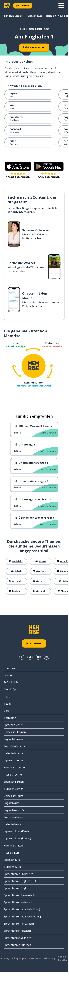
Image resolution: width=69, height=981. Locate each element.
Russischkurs (12, 852)
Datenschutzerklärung (42, 958)
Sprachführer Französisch (19, 895)
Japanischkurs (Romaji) (17, 838)
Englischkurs (11, 803)
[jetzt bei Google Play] (49, 166)
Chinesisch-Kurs (13, 796)
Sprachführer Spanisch (17, 938)
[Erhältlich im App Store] (18, 166)
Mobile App (10, 689)
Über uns (9, 668)
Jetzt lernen (23, 5)
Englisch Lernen (13, 739)
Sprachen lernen (13, 725)
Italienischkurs (12, 824)
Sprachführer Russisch (17, 930)
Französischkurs (13, 817)
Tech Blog (10, 718)
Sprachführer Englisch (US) (20, 881)
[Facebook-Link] (21, 657)
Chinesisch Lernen (15, 732)
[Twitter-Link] (30, 657)
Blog (6, 710)
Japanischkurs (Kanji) (16, 831)
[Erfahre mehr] (61, 5)
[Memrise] (7, 5)
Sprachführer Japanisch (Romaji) (23, 916)
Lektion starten (34, 47)
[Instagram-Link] (46, 657)
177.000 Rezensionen (18, 176)
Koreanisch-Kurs (14, 845)
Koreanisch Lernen (15, 767)
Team (7, 703)
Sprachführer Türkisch (17, 945)
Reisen (50, 15)
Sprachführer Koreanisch (19, 923)
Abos (7, 696)
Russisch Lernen (13, 774)
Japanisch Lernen (14, 760)
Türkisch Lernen (13, 15)
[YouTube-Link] (38, 657)
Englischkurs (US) (14, 810)
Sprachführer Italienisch (18, 902)
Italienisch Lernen (14, 753)
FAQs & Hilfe (11, 682)
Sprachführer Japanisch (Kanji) (22, 909)
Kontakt (8, 675)
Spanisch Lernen (14, 781)
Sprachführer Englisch (17, 888)
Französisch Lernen (15, 746)
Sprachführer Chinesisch (18, 874)
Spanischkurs (12, 859)
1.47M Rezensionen (49, 176)
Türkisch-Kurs (34, 15)
